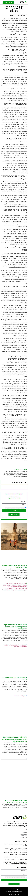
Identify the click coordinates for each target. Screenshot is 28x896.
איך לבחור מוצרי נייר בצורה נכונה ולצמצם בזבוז (16, 859)
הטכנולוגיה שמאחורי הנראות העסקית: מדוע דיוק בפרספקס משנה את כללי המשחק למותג (15, 627)
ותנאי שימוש (7, 507)
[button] (17, 2)
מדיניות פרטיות (13, 507)
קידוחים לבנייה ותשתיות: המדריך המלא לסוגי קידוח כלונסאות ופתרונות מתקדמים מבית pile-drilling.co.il (14, 739)
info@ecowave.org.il (14, 894)
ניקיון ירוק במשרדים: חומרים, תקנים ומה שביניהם (15, 856)
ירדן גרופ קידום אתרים (14, 889)
